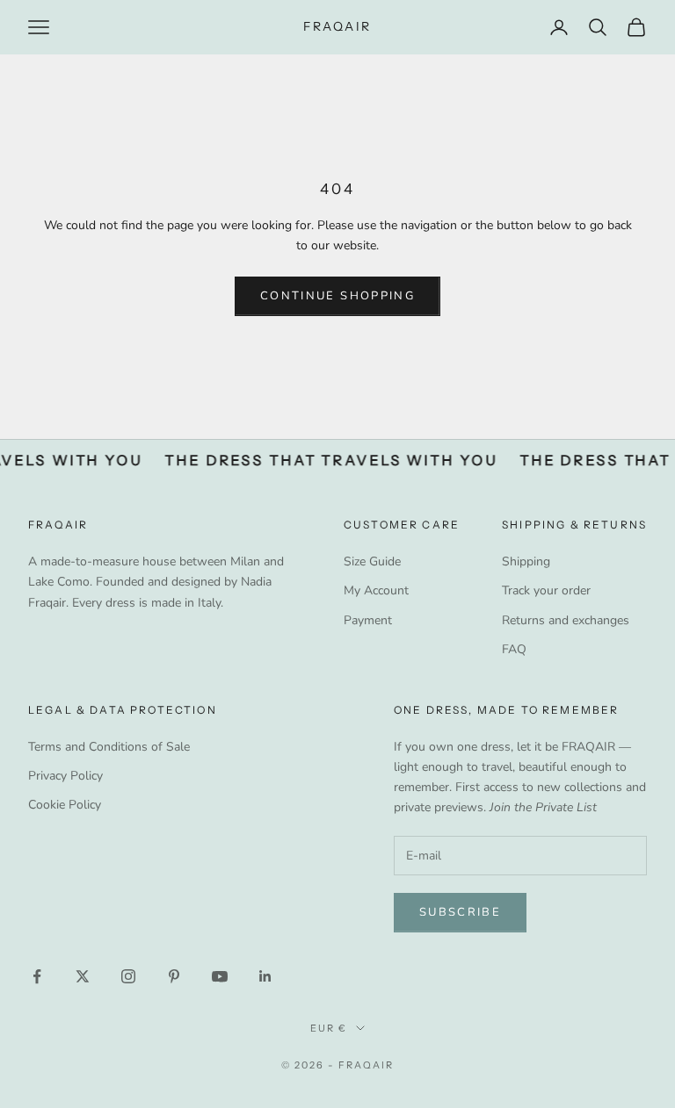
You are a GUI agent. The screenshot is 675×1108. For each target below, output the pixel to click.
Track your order (546, 590)
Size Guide (372, 561)
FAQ (514, 649)
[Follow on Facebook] (37, 976)
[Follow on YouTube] (220, 976)
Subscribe (460, 912)
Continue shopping (337, 296)
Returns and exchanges (565, 620)
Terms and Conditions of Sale (109, 746)
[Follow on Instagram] (128, 976)
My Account (376, 590)
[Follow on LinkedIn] (265, 976)
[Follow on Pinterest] (174, 976)
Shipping (526, 561)
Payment (368, 620)
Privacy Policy (65, 775)
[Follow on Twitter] (82, 976)
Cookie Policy (64, 804)
